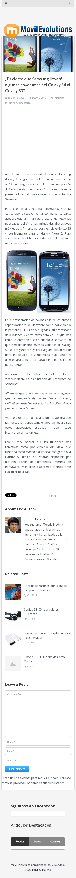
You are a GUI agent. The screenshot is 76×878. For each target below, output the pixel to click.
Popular (20, 841)
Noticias (59, 97)
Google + (53, 559)
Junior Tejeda (16, 97)
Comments (56, 841)
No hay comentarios (20, 102)
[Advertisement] (38, 138)
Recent (38, 841)
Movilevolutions (41, 869)
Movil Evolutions (20, 864)
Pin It (52, 496)
